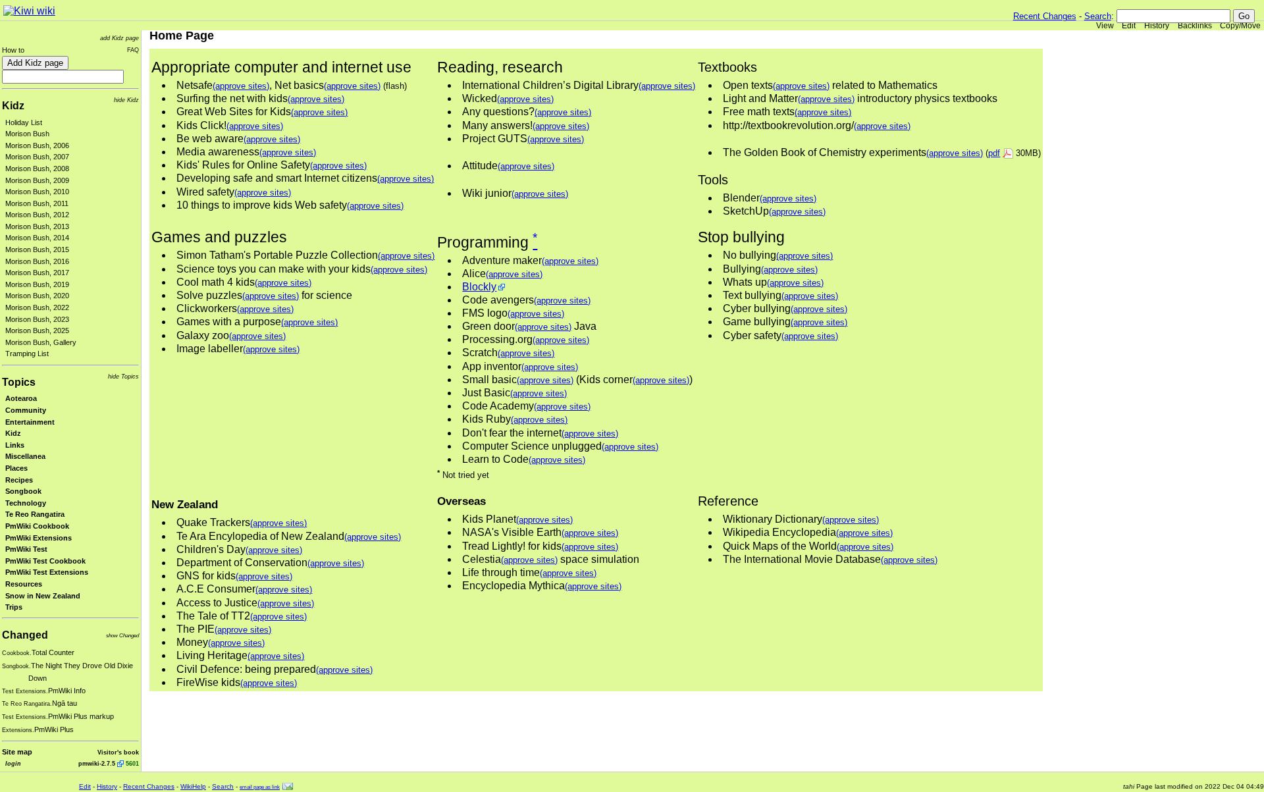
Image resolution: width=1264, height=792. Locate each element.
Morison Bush (27, 134)
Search (1097, 16)
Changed (25, 635)
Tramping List (27, 353)
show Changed (122, 636)
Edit (1129, 25)
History (1156, 25)
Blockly (479, 286)
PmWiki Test (26, 549)
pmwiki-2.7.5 (96, 763)
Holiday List (23, 122)
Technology (25, 503)
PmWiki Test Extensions (46, 572)
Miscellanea (25, 456)
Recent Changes (1044, 16)
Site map (17, 752)
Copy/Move (1240, 25)
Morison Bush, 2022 (37, 307)
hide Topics (123, 376)
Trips (13, 607)
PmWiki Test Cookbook (45, 561)
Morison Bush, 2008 (37, 168)
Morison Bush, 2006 (37, 145)
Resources (23, 584)
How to (13, 50)
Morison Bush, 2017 (37, 273)
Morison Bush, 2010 (37, 192)
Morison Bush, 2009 (37, 180)
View (1105, 25)
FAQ (133, 49)
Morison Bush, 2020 (37, 296)
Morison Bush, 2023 (37, 319)
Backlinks (1195, 25)
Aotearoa (21, 398)
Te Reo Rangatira (35, 514)
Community (25, 410)
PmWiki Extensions (38, 538)
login (13, 763)
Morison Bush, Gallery (40, 342)
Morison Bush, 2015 (37, 249)
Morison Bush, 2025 (37, 330)
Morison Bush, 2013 (37, 226)
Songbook (23, 491)
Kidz (13, 105)
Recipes (19, 480)
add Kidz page (119, 37)
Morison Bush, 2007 (37, 157)
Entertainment (30, 422)
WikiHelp (193, 786)
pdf (994, 153)
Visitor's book (118, 752)
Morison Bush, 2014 (37, 238)
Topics (19, 382)
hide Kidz (126, 99)
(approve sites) (241, 86)
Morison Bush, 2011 (36, 203)
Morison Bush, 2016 (37, 261)
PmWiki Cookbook (37, 526)
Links (14, 445)
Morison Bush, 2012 (37, 215)
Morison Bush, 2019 (37, 284)
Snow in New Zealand (42, 596)
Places (16, 468)
